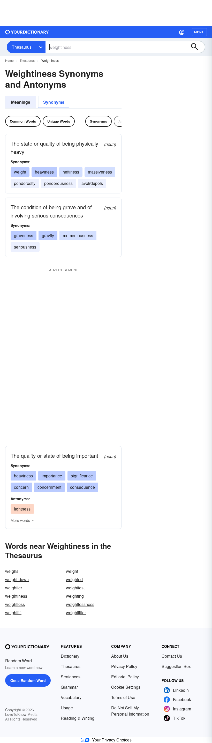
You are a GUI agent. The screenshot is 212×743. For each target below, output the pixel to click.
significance (82, 476)
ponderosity (24, 183)
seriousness (25, 247)
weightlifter (76, 613)
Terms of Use (123, 697)
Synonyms (53, 102)
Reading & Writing (77, 718)
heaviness (44, 172)
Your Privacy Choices (112, 740)
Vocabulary (71, 697)
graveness (23, 235)
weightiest (75, 588)
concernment (49, 487)
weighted (74, 579)
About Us (119, 656)
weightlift (13, 613)
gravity (48, 235)
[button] (182, 32)
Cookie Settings (125, 687)
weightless (15, 604)
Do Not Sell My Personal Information (130, 711)
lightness (22, 509)
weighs (11, 571)
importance (52, 476)
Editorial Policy (125, 677)
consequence (82, 487)
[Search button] (197, 47)
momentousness (78, 235)
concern (21, 487)
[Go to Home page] (27, 32)
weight (20, 172)
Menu (199, 32)
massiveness (100, 172)
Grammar (69, 687)
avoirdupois (92, 183)
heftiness (71, 172)
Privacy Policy (124, 666)
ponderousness (58, 183)
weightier (13, 588)
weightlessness (80, 604)
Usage (67, 708)
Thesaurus (22, 47)
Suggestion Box (176, 666)
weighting (75, 596)
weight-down (17, 579)
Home (9, 60)
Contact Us (172, 656)
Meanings (20, 102)
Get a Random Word (28, 680)
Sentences (70, 677)
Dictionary (70, 656)
